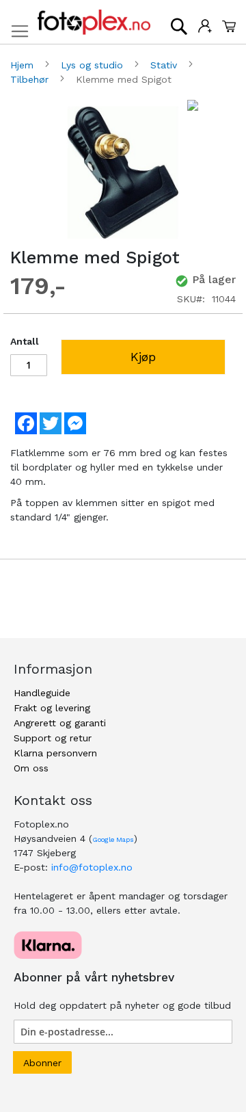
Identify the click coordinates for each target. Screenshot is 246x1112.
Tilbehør (31, 79)
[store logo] (94, 22)
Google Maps (113, 839)
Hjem (23, 64)
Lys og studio (93, 64)
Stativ (165, 64)
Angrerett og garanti (60, 722)
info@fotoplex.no (92, 867)
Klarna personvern (55, 752)
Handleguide (42, 692)
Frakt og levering (52, 707)
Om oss (31, 768)
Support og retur (53, 737)
